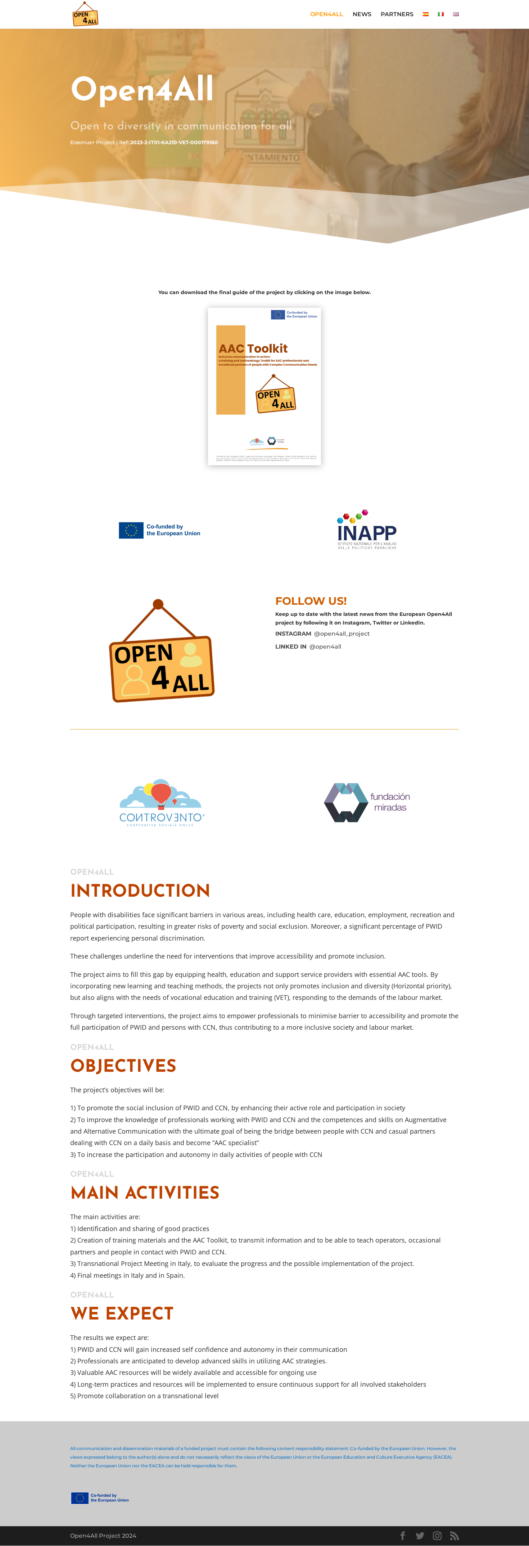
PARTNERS (397, 15)
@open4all (308, 646)
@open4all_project (322, 633)
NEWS (362, 15)
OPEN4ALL (326, 15)
